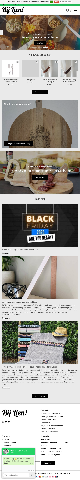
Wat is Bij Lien (47, 439)
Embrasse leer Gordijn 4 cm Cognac (50, 81)
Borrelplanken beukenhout (52, 417)
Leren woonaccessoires (50, 413)
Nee (56, 2)
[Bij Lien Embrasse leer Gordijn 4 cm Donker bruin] (69, 68)
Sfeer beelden (46, 445)
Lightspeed (66, 473)
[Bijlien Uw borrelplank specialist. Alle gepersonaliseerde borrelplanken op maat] (13, 10)
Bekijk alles (40, 92)
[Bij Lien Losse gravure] (30, 68)
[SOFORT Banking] (50, 477)
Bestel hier (40, 177)
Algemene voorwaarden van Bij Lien (56, 442)
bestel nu (40, 43)
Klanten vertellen (48, 429)
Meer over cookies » (66, 2)
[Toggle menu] (76, 10)
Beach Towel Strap (48, 420)
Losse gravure (30, 80)
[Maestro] (56, 477)
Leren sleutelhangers (50, 432)
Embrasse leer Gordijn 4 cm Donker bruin (69, 81)
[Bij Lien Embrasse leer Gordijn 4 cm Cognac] (49, 68)
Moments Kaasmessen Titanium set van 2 (10, 81)
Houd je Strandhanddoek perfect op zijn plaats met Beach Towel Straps (29, 367)
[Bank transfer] (46, 477)
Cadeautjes (45, 423)
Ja (51, 2)
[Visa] (43, 477)
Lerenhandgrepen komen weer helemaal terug (19, 302)
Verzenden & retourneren (51, 451)
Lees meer (6, 253)
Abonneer (48, 463)
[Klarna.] (53, 477)
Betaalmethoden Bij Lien (51, 448)
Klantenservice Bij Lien (50, 454)
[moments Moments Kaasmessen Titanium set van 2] (10, 68)
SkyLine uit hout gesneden (52, 426)
